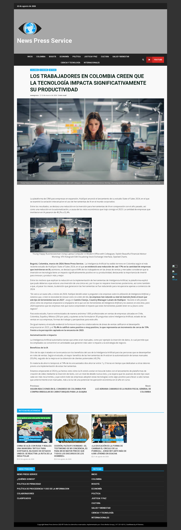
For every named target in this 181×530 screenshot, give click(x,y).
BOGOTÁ (52, 57)
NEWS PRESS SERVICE (27, 474)
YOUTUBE (158, 60)
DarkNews (130, 524)
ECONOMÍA (64, 57)
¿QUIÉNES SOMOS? (26, 479)
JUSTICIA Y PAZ (90, 57)
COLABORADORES (25, 493)
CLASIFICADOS (24, 498)
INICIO (30, 57)
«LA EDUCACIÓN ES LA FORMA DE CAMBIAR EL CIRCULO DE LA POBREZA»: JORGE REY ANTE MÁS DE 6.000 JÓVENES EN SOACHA (109, 428)
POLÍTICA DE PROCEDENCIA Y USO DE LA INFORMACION (43, 489)
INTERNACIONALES (92, 63)
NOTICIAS (52, 70)
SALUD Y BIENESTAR (121, 57)
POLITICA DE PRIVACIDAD (29, 484)
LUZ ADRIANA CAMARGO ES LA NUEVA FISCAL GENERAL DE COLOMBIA (123, 388)
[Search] (143, 59)
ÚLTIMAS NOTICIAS (34, 440)
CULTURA (105, 57)
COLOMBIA (40, 57)
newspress (34, 95)
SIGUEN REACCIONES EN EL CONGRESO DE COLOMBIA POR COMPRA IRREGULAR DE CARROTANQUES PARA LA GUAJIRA (58, 388)
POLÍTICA (77, 57)
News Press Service (44, 40)
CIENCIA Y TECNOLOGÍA (70, 63)
